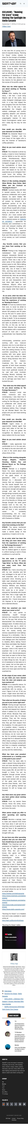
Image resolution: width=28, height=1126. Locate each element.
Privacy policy (20, 1118)
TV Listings (5, 1094)
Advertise (14, 1120)
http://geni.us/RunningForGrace (13, 920)
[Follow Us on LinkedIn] (20, 1104)
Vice (3, 1088)
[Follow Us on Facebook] (7, 1104)
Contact (14, 1118)
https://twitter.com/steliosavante (13, 893)
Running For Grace (10, 994)
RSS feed (8, 1118)
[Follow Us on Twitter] (11, 1104)
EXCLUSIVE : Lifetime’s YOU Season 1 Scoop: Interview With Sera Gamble (13, 1001)
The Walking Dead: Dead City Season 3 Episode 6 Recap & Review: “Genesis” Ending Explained (20, 1038)
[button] (20, 3)
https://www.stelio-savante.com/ (13, 909)
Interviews (7, 991)
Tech (3, 1086)
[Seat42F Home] (3, 1104)
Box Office (4, 1092)
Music (3, 1090)
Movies (4, 1084)
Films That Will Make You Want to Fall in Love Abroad (20, 1049)
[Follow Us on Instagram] (15, 1104)
